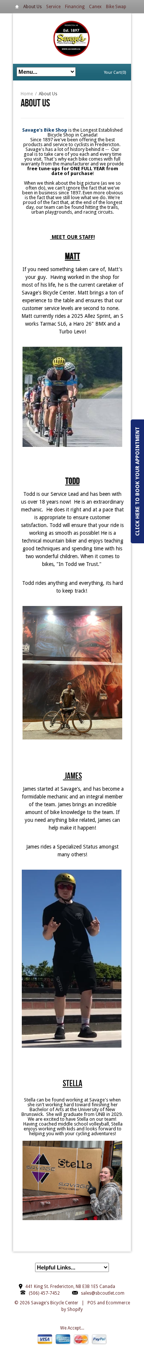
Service (53, 6)
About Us (32, 6)
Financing (75, 6)
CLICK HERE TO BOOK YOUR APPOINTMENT (137, 481)
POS (92, 1302)
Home (17, 8)
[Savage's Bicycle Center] (72, 38)
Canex (95, 6)
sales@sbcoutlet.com (102, 1293)
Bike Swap (116, 6)
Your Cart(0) (115, 72)
